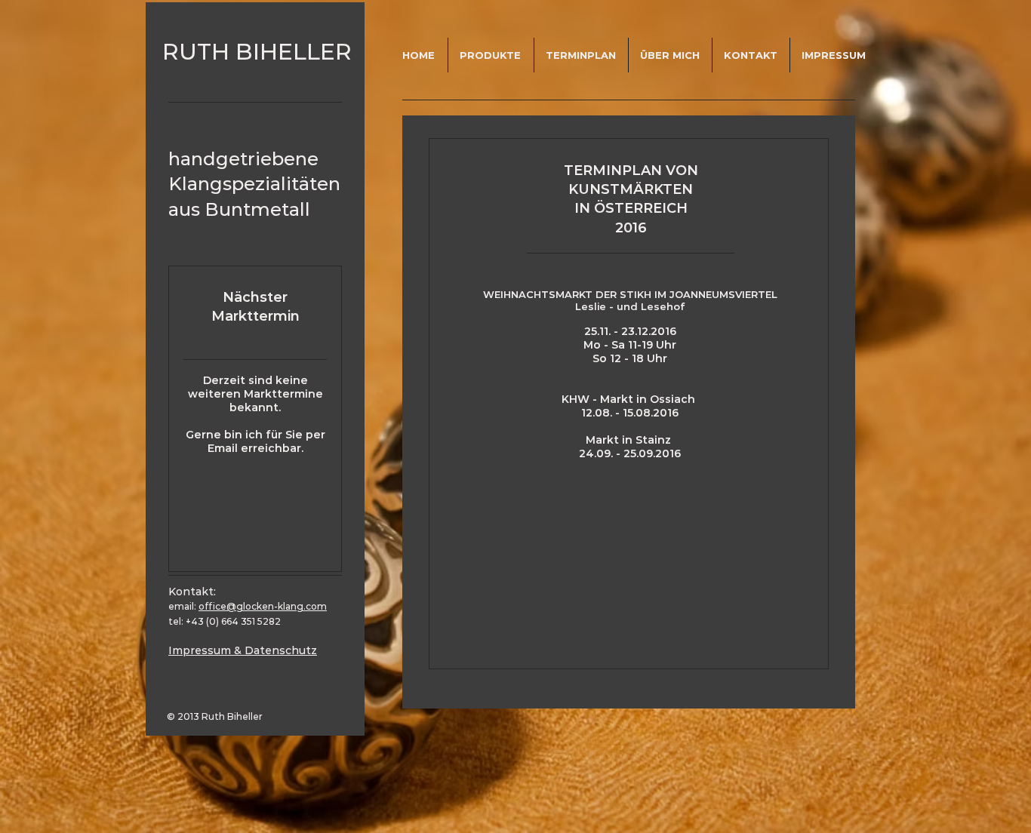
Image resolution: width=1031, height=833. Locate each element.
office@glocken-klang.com (263, 606)
